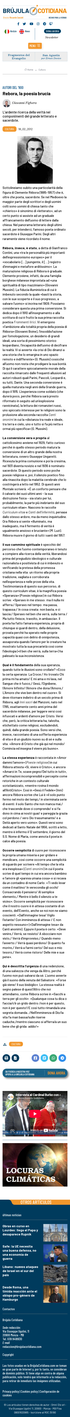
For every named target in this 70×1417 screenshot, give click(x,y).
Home (30, 69)
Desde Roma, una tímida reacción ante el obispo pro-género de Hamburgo (20, 1293)
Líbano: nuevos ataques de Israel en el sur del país (20, 1271)
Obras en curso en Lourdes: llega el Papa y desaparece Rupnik (20, 1230)
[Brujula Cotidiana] (35, 11)
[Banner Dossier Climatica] (35, 1165)
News (27, 31)
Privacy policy (11, 1391)
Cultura (42, 69)
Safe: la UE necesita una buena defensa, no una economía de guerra (19, 1252)
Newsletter (51, 37)
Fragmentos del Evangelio (19, 56)
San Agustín (51, 55)
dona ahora (52, 31)
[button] (35, 45)
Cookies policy (29, 1391)
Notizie (13, 31)
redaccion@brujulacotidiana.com (22, 1347)
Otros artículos (36, 1202)
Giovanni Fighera (24, 102)
